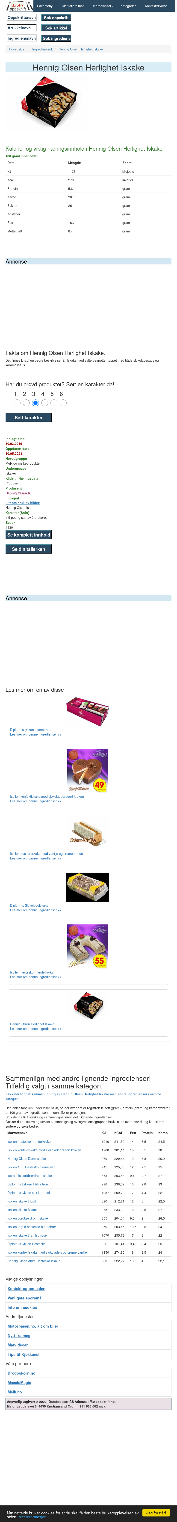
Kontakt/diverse (156, 5)
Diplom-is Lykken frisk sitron (27, 1184)
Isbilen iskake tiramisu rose (27, 1235)
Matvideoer (18, 1345)
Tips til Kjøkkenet (24, 1354)
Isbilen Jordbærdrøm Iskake (27, 1218)
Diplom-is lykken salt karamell (28, 1192)
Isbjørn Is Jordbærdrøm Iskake (29, 1175)
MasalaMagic (19, 1382)
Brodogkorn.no (21, 1373)
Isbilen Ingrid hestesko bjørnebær (31, 1226)
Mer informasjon (32, 1516)
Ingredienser (102, 5)
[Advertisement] (88, 299)
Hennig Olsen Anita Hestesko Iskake (33, 1260)
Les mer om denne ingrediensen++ (35, 734)
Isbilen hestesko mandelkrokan (30, 1141)
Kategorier (128, 5)
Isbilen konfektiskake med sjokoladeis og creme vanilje (47, 1252)
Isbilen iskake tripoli (21, 1201)
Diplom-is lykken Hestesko (26, 1243)
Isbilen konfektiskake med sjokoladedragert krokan (44, 1150)
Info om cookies (22, 1307)
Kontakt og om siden (26, 1288)
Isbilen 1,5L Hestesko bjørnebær (31, 1167)
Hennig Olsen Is (18, 493)
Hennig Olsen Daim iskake (26, 1158)
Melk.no (15, 1392)
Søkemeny (45, 5)
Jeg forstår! (156, 1513)
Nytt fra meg (19, 1335)
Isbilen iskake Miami (22, 1209)
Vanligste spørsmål (25, 1298)
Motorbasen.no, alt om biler (33, 1326)
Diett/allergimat (73, 5)
